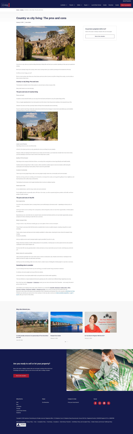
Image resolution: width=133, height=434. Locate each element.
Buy (17, 404)
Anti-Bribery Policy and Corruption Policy (81, 421)
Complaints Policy (42, 421)
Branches (111, 5)
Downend (18, 289)
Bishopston (57, 287)
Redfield (33, 289)
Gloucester (29, 282)
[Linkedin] (104, 403)
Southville (52, 287)
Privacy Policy (29, 421)
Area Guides (28, 22)
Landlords (62, 5)
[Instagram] (99, 403)
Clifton (68, 287)
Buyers (86, 5)
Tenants (71, 5)
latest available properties (62, 293)
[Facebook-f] (95, 403)
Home (17, 9)
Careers (117, 5)
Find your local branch (73, 402)
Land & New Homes (96, 5)
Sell (17, 402)
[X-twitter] (108, 403)
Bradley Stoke (64, 287)
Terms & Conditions (20, 421)
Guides (105, 5)
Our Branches (45, 402)
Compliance (56, 421)
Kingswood (28, 289)
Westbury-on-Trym (41, 289)
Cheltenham (36, 282)
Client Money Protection (65, 421)
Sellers (78, 5)
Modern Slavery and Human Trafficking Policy (101, 421)
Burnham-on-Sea (70, 291)
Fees (35, 421)
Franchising (49, 421)
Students (18, 412)
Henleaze (23, 289)
